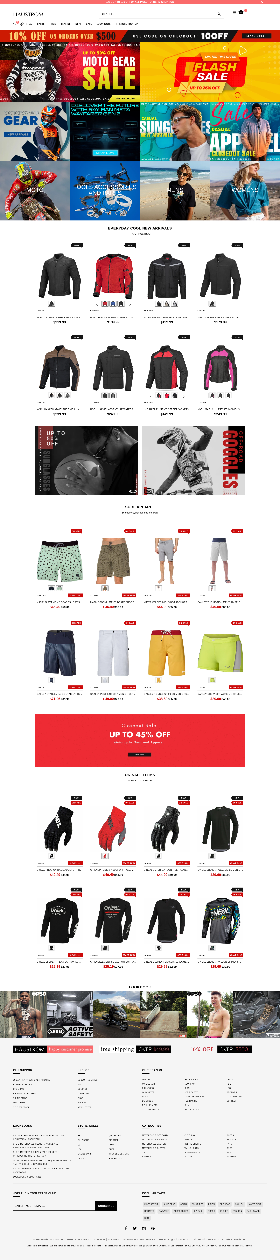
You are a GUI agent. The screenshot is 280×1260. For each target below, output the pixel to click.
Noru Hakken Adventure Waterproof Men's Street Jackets (113, 409)
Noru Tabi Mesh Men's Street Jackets (113, 317)
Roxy (145, 1097)
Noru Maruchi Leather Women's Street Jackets (220, 409)
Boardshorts (192, 1152)
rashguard (253, 1211)
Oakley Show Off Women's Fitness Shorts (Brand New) (220, 694)
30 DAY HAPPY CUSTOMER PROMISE (31, 1080)
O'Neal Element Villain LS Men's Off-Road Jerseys (220, 962)
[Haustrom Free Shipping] (135, 1049)
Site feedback (21, 1107)
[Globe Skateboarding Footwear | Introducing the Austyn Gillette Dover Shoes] (163, 1014)
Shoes (230, 1135)
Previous (43, 304)
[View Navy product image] (51, 588)
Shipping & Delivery (24, 1094)
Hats (229, 1144)
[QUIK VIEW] (47, 245)
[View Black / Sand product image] (51, 395)
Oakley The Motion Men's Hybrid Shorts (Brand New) (220, 602)
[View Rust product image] (105, 588)
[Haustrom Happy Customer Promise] (53, 1049)
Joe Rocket (191, 1092)
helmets (149, 1211)
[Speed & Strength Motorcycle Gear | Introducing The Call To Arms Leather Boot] (256, 1014)
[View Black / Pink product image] (212, 395)
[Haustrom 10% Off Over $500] (221, 1049)
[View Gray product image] (212, 948)
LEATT (230, 1080)
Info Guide (19, 1103)
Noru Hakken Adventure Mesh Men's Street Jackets (60, 409)
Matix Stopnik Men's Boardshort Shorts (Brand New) (113, 602)
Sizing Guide (20, 1098)
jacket (224, 1211)
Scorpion (189, 1084)
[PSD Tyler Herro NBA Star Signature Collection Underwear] (210, 1014)
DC (79, 1145)
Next (76, 304)
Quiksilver (148, 1092)
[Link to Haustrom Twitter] (135, 1228)
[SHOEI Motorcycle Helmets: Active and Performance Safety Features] (70, 1014)
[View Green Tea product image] (59, 588)
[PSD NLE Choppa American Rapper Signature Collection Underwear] (23, 1014)
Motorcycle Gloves (154, 1148)
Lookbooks (22, 1125)
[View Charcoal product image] (158, 588)
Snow (145, 1152)
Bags (229, 1148)
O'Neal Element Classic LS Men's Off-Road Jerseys (220, 870)
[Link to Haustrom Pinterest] (153, 1228)
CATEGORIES (151, 1125)
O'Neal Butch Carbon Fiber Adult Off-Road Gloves (167, 870)
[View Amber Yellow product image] (158, 680)
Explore (85, 1070)
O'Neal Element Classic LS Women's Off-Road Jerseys (167, 962)
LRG (229, 1088)
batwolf (164, 1211)
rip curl (198, 1211)
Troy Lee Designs (194, 1097)
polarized (197, 1204)
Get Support (23, 1070)
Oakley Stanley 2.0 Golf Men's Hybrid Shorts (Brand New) (60, 694)
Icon (187, 1088)
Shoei (112, 1149)
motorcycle (151, 1204)
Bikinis (188, 1157)
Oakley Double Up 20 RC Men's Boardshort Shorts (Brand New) (167, 694)
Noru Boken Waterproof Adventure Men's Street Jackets (167, 317)
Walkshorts (191, 1148)
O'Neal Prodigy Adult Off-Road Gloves (113, 870)
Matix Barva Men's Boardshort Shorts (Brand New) (60, 602)
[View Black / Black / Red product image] (158, 395)
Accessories (181, 1211)
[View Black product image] (51, 304)
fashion (237, 1211)
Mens (230, 1152)
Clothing (189, 1135)
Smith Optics (191, 1109)
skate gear (254, 1204)
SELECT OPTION (67, 328)
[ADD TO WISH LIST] (38, 245)
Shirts (188, 1139)
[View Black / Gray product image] (105, 948)
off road (225, 1204)
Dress (211, 1211)
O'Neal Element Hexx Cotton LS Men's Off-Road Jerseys (60, 962)
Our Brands (152, 1070)
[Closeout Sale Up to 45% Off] (140, 740)
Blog (80, 1098)
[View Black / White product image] (228, 395)
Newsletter (85, 1107)
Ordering (18, 1089)
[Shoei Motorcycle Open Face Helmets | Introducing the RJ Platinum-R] (116, 1014)
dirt (146, 1218)
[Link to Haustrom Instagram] (144, 1228)
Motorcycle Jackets (154, 1144)
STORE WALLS (88, 1125)
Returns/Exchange (24, 1084)
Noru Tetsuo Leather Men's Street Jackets (60, 317)
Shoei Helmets (150, 1109)
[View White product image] (105, 680)
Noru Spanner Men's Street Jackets (220, 317)
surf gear (169, 1204)
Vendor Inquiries (88, 1080)
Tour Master (234, 1097)
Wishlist (83, 1103)
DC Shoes (147, 1101)
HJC (80, 1149)
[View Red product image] (105, 856)
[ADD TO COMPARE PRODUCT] (43, 246)
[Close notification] (262, 2)
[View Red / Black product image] (105, 304)
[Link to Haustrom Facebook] (126, 1228)
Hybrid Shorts (192, 1144)
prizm (211, 1204)
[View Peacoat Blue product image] (51, 680)
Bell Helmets (150, 1105)
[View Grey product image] (174, 304)
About (81, 1084)
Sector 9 (232, 1092)
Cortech (232, 1101)
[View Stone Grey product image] (212, 588)
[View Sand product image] (166, 304)
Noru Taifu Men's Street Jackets (167, 409)
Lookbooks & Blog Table (27, 1177)
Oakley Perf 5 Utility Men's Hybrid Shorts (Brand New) (113, 694)
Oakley (146, 1080)
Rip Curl (113, 1140)
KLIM (186, 1105)
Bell (80, 1136)
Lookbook (83, 1094)
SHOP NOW (167, 2)
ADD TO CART (230, 613)
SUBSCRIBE (106, 1206)
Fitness (146, 1157)
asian (183, 1204)
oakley (239, 1204)
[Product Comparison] (22, 24)
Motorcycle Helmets (154, 1139)
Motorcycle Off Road (155, 1135)
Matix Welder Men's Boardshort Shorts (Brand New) (167, 602)
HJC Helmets (191, 1080)
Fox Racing (190, 1101)
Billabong (148, 1088)
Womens (231, 1157)
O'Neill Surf (149, 1084)
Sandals (231, 1139)
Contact (82, 1089)
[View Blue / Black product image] (113, 304)
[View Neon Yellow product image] (212, 680)
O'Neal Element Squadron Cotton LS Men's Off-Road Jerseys (113, 962)
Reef (229, 1084)
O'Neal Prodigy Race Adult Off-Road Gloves (60, 870)
